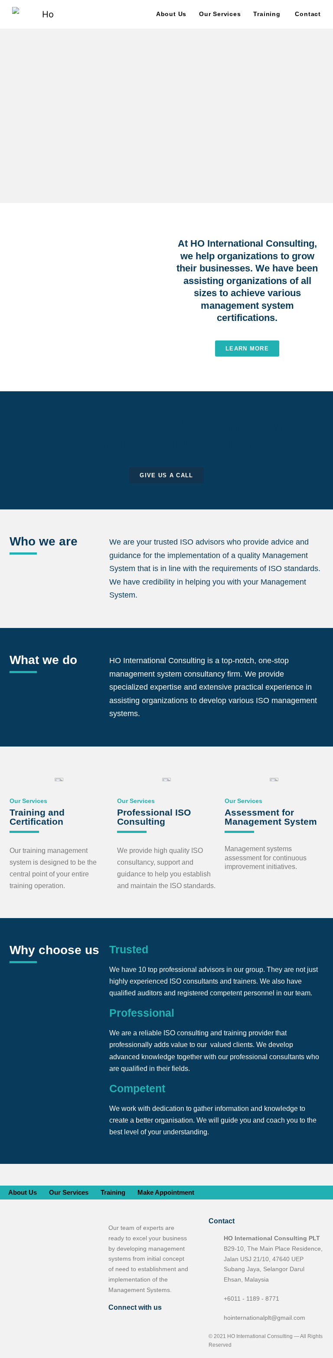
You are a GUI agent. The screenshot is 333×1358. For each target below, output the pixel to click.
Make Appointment (165, 1192)
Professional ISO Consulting (154, 816)
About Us (171, 13)
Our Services (220, 13)
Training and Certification (37, 816)
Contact (308, 13)
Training (266, 13)
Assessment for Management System (271, 816)
